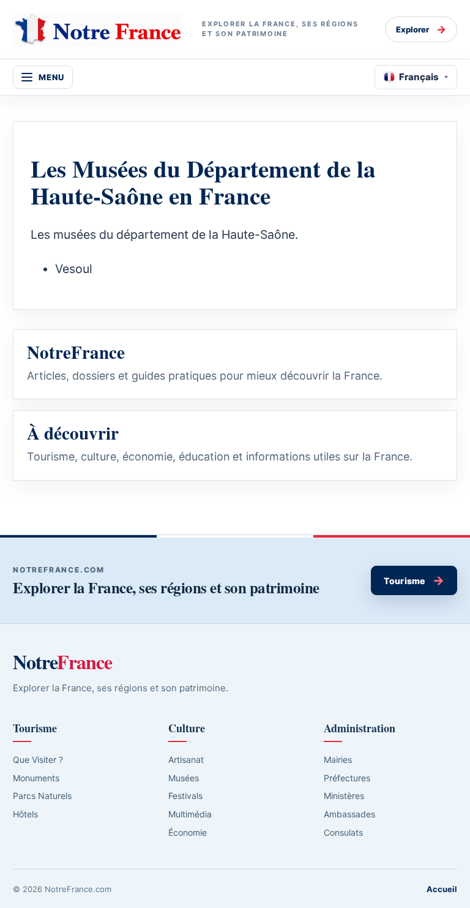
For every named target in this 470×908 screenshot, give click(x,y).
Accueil (442, 889)
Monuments (36, 778)
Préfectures (347, 778)
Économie (187, 832)
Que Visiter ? (38, 759)
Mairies (338, 759)
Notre (62, 662)
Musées (183, 778)
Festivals (185, 795)
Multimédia (190, 814)
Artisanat (186, 759)
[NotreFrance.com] (97, 29)
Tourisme (414, 580)
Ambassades (349, 814)
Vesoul (73, 268)
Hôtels (25, 814)
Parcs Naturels (42, 795)
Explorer (421, 29)
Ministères (344, 795)
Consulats (343, 832)
